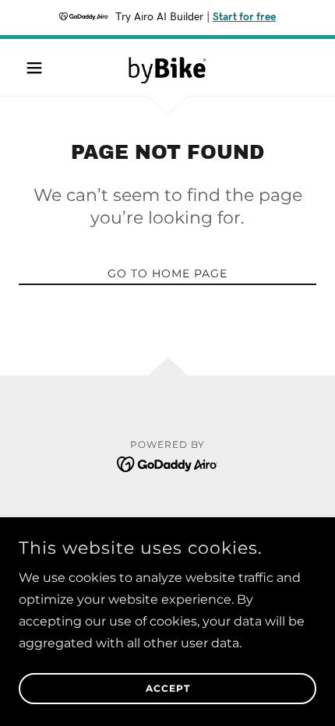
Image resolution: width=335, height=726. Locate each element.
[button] (41, 67)
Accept (168, 689)
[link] (167, 67)
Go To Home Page (167, 273)
